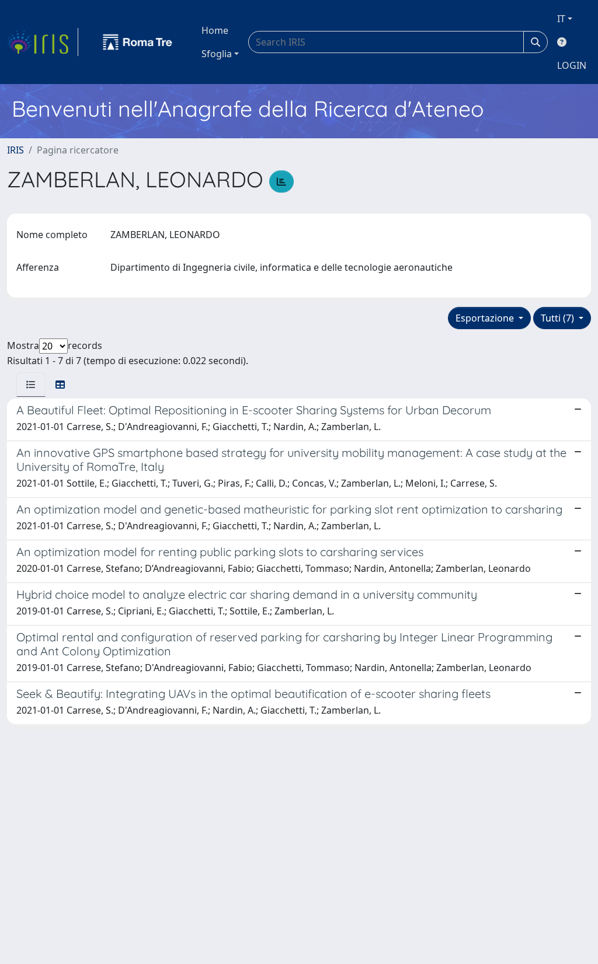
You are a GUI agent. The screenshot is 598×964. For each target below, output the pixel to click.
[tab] (31, 384)
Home (214, 30)
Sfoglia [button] (216, 53)
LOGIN (571, 65)
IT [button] (561, 18)
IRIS (15, 150)
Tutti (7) (558, 318)
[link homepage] (42, 42)
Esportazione (486, 318)
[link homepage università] (138, 42)
